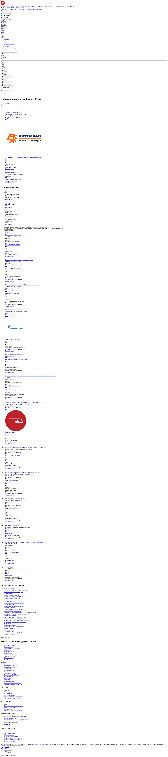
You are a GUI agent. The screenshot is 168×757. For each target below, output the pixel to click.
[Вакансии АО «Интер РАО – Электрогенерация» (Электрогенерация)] (85, 138)
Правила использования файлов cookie (30, 9)
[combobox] (9, 53)
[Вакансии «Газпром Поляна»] (85, 328)
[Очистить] (3, 57)
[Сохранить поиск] (2, 62)
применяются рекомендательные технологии (35, 744)
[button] (3, 30)
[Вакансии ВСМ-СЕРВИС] (85, 421)
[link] (4, 26)
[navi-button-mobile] (2, 36)
